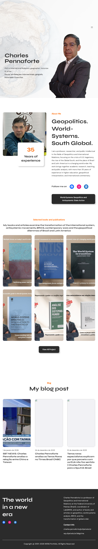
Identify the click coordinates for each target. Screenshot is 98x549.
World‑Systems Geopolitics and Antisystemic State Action (73, 199)
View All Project (49, 349)
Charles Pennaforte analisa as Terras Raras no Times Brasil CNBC (48, 456)
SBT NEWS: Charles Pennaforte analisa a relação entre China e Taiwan (15, 457)
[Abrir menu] (91, 27)
